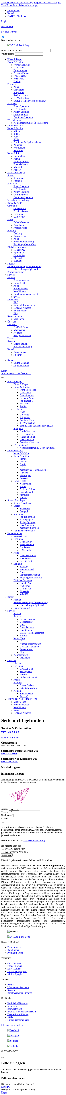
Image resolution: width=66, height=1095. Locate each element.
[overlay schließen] (2, 1057)
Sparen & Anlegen (16, 172)
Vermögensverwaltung (18, 200)
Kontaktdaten (20, 352)
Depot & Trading (15, 62)
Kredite (11, 263)
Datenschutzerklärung (34, 840)
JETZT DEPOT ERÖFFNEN (16, 373)
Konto (10, 360)
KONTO (5, 1086)
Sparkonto (18, 178)
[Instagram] (33, 1035)
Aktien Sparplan (21, 111)
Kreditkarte (19, 225)
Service (11, 274)
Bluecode (18, 258)
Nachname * (7, 815)
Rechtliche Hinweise (17, 1003)
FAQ (16, 302)
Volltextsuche (7, 53)
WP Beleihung (14, 120)
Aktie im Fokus (21, 161)
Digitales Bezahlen (16, 247)
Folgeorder (19, 92)
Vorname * (6, 812)
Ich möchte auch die (11, 845)
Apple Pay (19, 252)
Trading (17, 81)
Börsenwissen (20, 310)
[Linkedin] (33, 1046)
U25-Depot (19, 67)
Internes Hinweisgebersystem (21, 1011)
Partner (10, 984)
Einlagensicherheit (22, 335)
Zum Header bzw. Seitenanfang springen (21, 2)
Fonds (16, 136)
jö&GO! (18, 261)
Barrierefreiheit (14, 1009)
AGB (10, 1017)
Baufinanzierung (15, 272)
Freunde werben (21, 280)
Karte (10, 219)
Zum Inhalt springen (51, 2)
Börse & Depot (14, 59)
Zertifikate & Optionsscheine (27, 142)
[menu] (2, 377)
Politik (17, 158)
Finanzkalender (21, 164)
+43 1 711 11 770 (9, 761)
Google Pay (19, 250)
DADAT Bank (21, 327)
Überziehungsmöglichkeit (26, 269)
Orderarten (19, 89)
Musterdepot (20, 702)
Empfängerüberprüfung (25, 244)
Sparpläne (12, 103)
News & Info (13, 153)
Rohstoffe (18, 150)
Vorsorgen (12, 183)
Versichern (19, 319)
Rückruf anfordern (10, 737)
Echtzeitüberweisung (24, 241)
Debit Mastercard (22, 222)
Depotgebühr (20, 283)
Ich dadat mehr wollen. (12, 1025)
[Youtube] (33, 1040)
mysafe (17, 296)
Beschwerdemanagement (26, 294)
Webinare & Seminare (18, 987)
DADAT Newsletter (14, 849)
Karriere (11, 341)
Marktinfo (18, 167)
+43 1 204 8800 (9, 753)
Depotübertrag (20, 70)
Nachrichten (19, 156)
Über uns (11, 321)
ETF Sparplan (20, 109)
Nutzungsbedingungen (18, 1020)
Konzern (18, 332)
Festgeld (18, 181)
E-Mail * (5, 818)
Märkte (17, 131)
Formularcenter (21, 288)
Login (4, 21)
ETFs (16, 139)
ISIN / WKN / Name (11, 50)
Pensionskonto (21, 211)
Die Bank (12, 324)
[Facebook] (33, 1030)
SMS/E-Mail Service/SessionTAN (30, 100)
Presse (10, 338)
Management (20, 330)
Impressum (12, 1006)
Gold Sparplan (21, 114)
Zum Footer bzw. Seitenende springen (19, 5)
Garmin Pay (19, 255)
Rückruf (17, 354)
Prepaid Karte (20, 227)
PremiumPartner (21, 73)
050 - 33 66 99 (10, 731)
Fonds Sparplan (21, 106)
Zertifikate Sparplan (23, 117)
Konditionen (13, 10)
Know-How (13, 299)
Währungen (19, 147)
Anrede (4, 809)
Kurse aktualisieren (10, 40)
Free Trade (19, 78)
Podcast (17, 169)
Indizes (17, 134)
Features (11, 84)
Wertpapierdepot (21, 65)
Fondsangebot (20, 76)
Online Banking (21, 362)
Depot (4, 1092)
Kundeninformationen (24, 305)
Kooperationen (14, 316)
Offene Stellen (20, 343)
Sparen (10, 175)
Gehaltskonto (20, 208)
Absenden (6, 855)
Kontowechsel (20, 236)
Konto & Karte (14, 203)
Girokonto (12, 205)
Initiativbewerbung (23, 346)
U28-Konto (19, 216)
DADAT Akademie (16, 16)
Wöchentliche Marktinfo (16, 852)
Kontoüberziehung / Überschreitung (31, 123)
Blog (16, 313)
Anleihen (18, 145)
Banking (11, 230)
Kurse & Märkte (15, 125)
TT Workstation (21, 98)
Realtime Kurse (21, 95)
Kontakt (11, 13)
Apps (16, 87)
